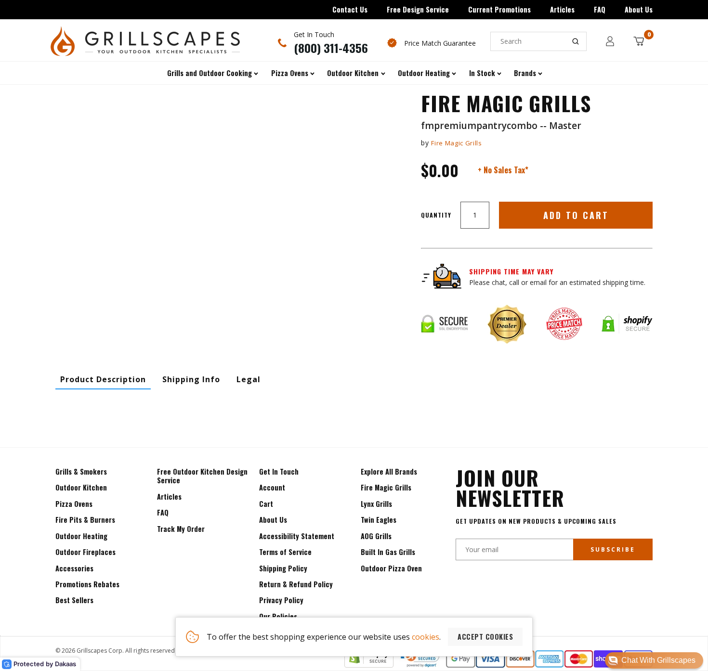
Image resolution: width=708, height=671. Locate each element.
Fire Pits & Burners (85, 520)
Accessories (74, 568)
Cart (266, 504)
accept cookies (485, 637)
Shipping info (191, 379)
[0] (638, 41)
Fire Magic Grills (456, 143)
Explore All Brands (389, 471)
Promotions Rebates (87, 584)
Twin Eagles (378, 520)
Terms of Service (285, 552)
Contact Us (349, 9)
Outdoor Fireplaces (85, 552)
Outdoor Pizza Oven (391, 568)
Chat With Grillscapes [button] (658, 660)
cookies (425, 637)
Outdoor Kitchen (81, 487)
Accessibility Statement (296, 536)
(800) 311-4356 (331, 47)
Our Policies (278, 616)
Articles (562, 9)
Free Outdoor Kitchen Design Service (202, 475)
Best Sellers (74, 600)
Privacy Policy (281, 600)
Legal (248, 379)
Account (272, 487)
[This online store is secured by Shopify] (368, 664)
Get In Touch (279, 471)
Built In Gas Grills (388, 552)
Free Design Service (418, 9)
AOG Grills (376, 536)
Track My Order (181, 529)
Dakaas (65, 663)
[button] (654, 660)
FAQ (599, 9)
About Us (639, 9)
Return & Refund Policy (296, 584)
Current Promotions (499, 9)
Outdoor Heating (81, 536)
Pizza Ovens (73, 504)
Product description (103, 379)
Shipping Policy (283, 568)
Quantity (436, 214)
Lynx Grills (376, 504)
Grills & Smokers (81, 471)
